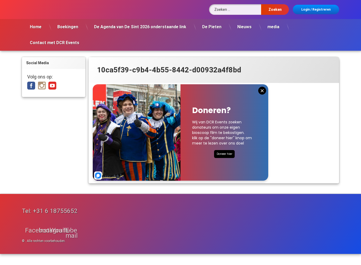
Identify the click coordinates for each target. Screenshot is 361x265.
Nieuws (244, 26)
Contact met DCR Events (54, 42)
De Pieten (211, 26)
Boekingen (67, 26)
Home (35, 26)
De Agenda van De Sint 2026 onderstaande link (140, 26)
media (273, 26)
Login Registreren (316, 9)
